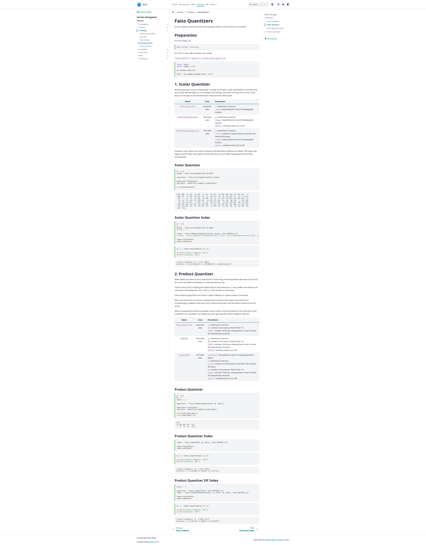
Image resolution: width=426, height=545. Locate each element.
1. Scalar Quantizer (272, 21)
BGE (193, 4)
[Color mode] (273, 4)
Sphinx (152, 542)
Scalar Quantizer (273, 25)
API (207, 4)
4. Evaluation (142, 49)
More (213, 4)
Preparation (269, 18)
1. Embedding (143, 24)
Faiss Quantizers (146, 43)
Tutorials (200, 4)
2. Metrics (141, 27)
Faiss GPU (143, 37)
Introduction (184, 4)
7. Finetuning (143, 59)
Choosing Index (146, 46)
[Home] (173, 12)
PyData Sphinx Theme (274, 540)
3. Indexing (142, 31)
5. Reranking (142, 52)
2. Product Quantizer (272, 32)
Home (174, 4)
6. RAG (140, 55)
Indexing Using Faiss (147, 34)
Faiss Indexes (145, 40)
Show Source (272, 38)
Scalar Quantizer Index (275, 28)
